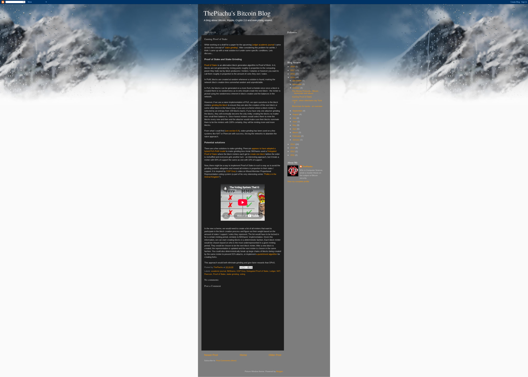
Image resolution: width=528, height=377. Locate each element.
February (297, 136)
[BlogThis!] (243, 267)
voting (242, 274)
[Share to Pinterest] (251, 267)
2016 (292, 74)
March (296, 132)
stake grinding (231, 48)
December (297, 81)
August (296, 114)
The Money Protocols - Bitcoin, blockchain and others (305, 92)
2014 (292, 144)
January (296, 140)
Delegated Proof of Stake (257, 271)
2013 (292, 148)
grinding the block (219, 105)
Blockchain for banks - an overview (307, 106)
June (295, 122)
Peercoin (208, 274)
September (298, 111)
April (295, 129)
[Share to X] (246, 267)
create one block (257, 154)
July (295, 118)
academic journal (218, 271)
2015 (292, 77)
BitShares (231, 271)
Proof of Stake (210, 65)
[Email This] (240, 267)
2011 (292, 155)
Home (243, 355)
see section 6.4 (232, 131)
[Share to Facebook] (248, 267)
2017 (292, 70)
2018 (292, 67)
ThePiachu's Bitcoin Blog (237, 13)
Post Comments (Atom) (226, 361)
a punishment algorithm (266, 254)
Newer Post (211, 355)
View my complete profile (298, 181)
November (297, 84)
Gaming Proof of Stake (302, 97)
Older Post (275, 355)
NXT (278, 271)
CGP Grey (231, 171)
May (295, 125)
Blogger (279, 371)
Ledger (273, 271)
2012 (292, 151)
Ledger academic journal (263, 45)
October (296, 88)
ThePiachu (307, 167)
